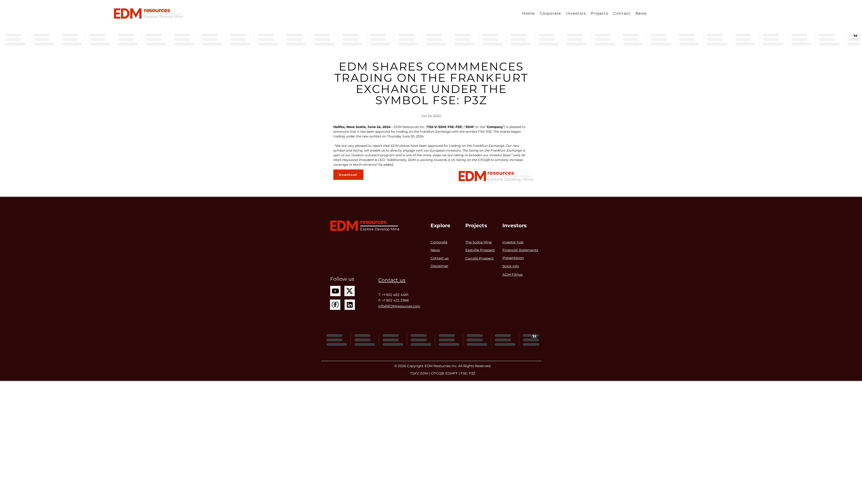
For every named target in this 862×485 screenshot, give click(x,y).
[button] (550, 13)
